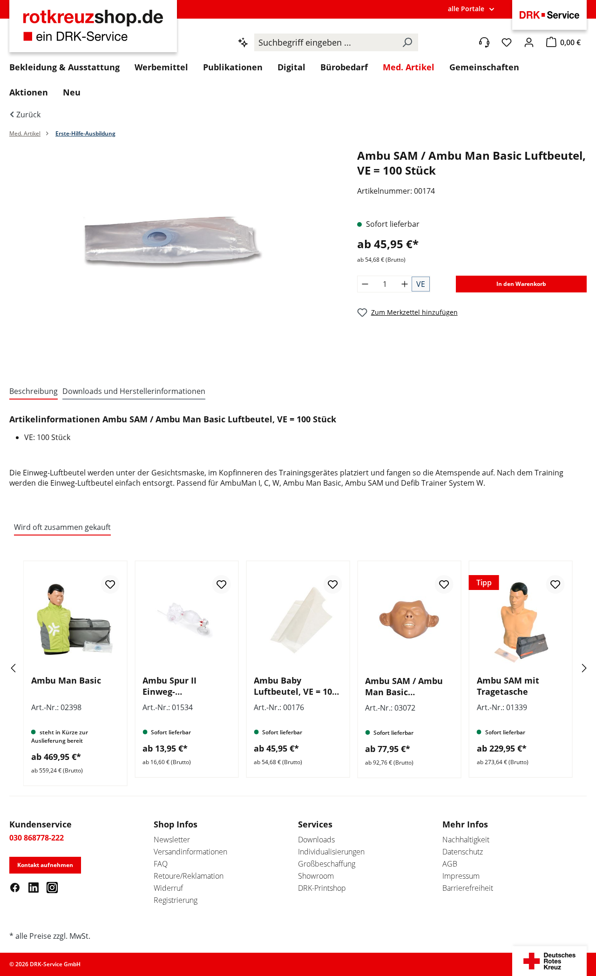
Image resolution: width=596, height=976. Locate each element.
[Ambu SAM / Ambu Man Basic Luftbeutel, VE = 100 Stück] (174, 248)
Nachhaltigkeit (465, 839)
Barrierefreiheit (467, 888)
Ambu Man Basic (66, 680)
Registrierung (175, 900)
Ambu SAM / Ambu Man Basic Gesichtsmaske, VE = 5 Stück (408, 686)
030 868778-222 (36, 838)
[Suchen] (407, 42)
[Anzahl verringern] (365, 284)
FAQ (161, 864)
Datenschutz (462, 852)
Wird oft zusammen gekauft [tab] (62, 527)
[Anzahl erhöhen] (404, 284)
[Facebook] (14, 887)
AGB (449, 864)
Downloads (316, 839)
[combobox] (325, 42)
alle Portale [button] (466, 8)
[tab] (33, 392)
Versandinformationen (190, 852)
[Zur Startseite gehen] (93, 31)
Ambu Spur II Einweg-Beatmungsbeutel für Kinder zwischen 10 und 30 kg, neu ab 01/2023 (185, 686)
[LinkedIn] (33, 887)
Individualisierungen (331, 852)
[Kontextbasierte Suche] (243, 42)
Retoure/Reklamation (189, 876)
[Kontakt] (484, 42)
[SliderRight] (570, 668)
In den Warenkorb (521, 284)
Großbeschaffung (326, 864)
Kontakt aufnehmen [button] (45, 865)
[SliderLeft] (26, 668)
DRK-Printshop (322, 888)
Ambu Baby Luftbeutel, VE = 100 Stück (295, 686)
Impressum (461, 876)
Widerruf (168, 888)
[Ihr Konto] (529, 42)
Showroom (316, 876)
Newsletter (172, 839)
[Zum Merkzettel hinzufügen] (110, 584)
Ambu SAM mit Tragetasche (508, 686)
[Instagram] (52, 887)
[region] (174, 257)
